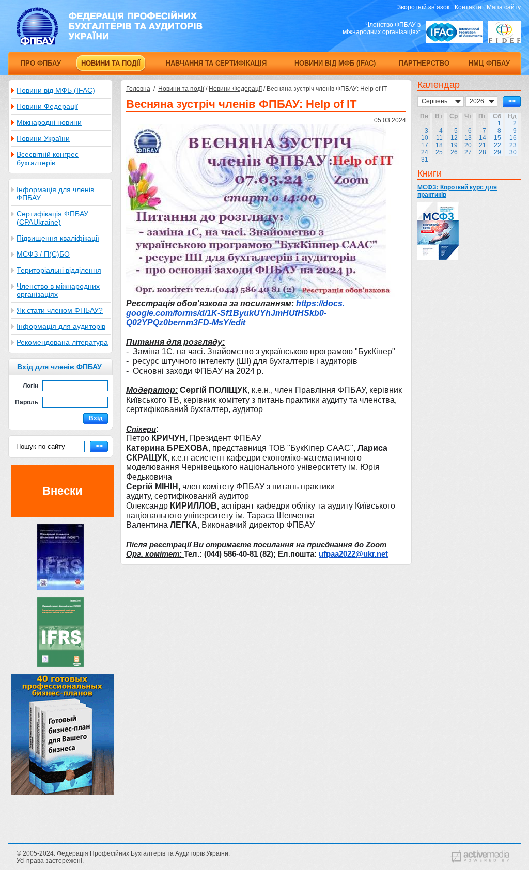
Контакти (468, 7)
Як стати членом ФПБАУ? (60, 310)
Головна (138, 88)
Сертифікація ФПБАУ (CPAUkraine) (52, 218)
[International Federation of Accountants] (454, 32)
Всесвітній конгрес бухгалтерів (48, 158)
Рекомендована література (62, 342)
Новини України (43, 138)
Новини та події (181, 88)
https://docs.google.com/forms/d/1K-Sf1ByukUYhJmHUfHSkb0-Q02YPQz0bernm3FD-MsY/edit (235, 313)
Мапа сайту (504, 7)
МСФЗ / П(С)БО (43, 254)
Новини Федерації (47, 106)
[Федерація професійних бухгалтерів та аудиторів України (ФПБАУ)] (110, 42)
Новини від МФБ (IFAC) (56, 90)
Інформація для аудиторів (61, 326)
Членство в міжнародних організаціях (58, 290)
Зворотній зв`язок (423, 7)
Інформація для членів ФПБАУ (55, 193)
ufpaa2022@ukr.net (353, 554)
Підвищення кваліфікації (58, 238)
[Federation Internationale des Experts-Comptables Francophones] (504, 32)
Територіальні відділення (59, 270)
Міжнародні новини (49, 122)
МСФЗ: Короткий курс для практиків (457, 191)
